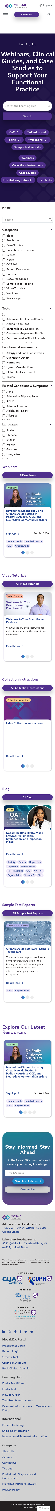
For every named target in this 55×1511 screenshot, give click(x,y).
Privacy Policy (11, 1490)
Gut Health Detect (17, 358)
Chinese (11, 435)
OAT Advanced (36, 132)
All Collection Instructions (27, 688)
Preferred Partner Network (19, 1484)
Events (10, 255)
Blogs (9, 236)
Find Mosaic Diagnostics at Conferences (19, 1476)
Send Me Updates (26, 1181)
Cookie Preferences (29, 1507)
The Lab (7, 1469)
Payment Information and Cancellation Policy (27, 1408)
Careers (7, 1457)
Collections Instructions (27, 165)
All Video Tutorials (27, 584)
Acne (9, 392)
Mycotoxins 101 (38, 139)
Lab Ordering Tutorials (17, 180)
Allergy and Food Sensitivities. (25, 353)
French (10, 445)
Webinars (27, 158)
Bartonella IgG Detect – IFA (23, 329)
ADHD (10, 401)
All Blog (28, 797)
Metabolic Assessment (20, 372)
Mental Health (14, 541)
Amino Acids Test (17, 324)
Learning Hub (12, 1377)
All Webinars (27, 475)
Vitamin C (29, 875)
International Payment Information (24, 1436)
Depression (35, 862)
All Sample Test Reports (27, 913)
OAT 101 (14, 132)
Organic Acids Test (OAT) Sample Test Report (27, 950)
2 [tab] (27, 553)
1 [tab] (23, 553)
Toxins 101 (14, 139)
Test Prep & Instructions (17, 1401)
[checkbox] (3, 235)
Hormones (13, 363)
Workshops (13, 298)
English (11, 440)
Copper (22, 862)
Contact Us (27, 1189)
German (11, 450)
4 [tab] (34, 1112)
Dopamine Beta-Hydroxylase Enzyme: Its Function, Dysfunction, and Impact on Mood (24, 837)
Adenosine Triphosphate (22, 396)
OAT (9, 545)
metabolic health (33, 541)
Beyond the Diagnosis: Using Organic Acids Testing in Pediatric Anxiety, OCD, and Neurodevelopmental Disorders (26, 515)
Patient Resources (18, 269)
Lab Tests (46, 180)
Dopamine (12, 866)
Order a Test (10, 1357)
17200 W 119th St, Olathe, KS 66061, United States (25, 1230)
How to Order (11, 1395)
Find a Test (9, 1389)
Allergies (11, 416)
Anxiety (11, 862)
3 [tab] (32, 553)
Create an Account (14, 1363)
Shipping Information (15, 1431)
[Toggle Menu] (5, 14)
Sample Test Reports (27, 147)
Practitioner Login (13, 1346)
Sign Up (11, 534)
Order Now (26, 14)
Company (9, 1445)
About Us (8, 1451)
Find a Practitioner (14, 1383)
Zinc (40, 875)
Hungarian (13, 454)
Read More (13, 647)
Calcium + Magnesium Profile (24, 334)
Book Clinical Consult (15, 1369)
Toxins (10, 377)
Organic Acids (22, 545)
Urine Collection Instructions (24, 723)
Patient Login (10, 1351)
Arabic (10, 430)
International (11, 1419)
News (10, 260)
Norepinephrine (15, 870)
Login (46, 5)
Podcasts (12, 274)
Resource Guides (17, 279)
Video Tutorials (16, 289)
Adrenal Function (17, 406)
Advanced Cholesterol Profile (25, 319)
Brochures (13, 241)
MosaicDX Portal (14, 1339)
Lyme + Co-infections (19, 368)
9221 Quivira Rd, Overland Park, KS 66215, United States (24, 1246)
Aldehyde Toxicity (17, 411)
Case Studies (27, 172)
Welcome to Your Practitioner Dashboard (25, 620)
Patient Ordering (13, 1425)
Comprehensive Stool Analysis (25, 338)
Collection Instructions (20, 250)
